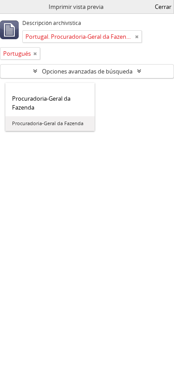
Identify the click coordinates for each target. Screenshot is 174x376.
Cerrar (163, 7)
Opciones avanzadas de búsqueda (87, 71)
